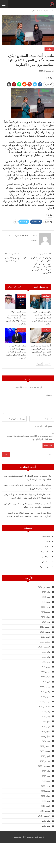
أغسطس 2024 (44, 707)
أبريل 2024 (45, 726)
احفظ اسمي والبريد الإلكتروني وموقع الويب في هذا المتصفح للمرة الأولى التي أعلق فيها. (29, 437)
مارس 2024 (45, 731)
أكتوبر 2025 (45, 637)
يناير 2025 (46, 682)
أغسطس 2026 (44, 587)
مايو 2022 (46, 801)
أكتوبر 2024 (45, 696)
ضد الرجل (46, 562)
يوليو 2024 (46, 712)
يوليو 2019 (46, 821)
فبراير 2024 (45, 736)
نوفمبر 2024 (45, 691)
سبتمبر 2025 (45, 642)
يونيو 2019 (46, 826)
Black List (46, 537)
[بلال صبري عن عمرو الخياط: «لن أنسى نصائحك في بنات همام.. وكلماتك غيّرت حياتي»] (40, 301)
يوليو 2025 (46, 652)
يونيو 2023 (46, 776)
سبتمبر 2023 (45, 761)
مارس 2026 (45, 612)
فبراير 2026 (45, 617)
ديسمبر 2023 (45, 746)
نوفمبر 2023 (45, 751)
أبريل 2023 (45, 786)
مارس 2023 (45, 791)
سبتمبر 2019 (45, 811)
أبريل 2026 (45, 607)
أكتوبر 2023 (45, 756)
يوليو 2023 (46, 771)
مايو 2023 (46, 781)
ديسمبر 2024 (45, 687)
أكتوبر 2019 (45, 806)
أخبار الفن (46, 547)
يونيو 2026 (46, 597)
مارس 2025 (45, 672)
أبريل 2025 (45, 667)
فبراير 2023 (45, 796)
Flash (48, 542)
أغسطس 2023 (44, 766)
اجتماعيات (49, 49)
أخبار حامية (45, 552)
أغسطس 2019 (44, 816)
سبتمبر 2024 (45, 701)
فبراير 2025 (45, 677)
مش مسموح (45, 567)
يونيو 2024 (46, 716)
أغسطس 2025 (44, 647)
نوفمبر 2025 (45, 632)
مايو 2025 (46, 662)
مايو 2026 (46, 602)
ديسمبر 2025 (45, 627)
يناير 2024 (46, 741)
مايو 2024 (46, 721)
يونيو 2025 (46, 657)
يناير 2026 (46, 622)
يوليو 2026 (46, 592)
